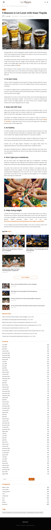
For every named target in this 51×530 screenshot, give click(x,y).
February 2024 (5, 387)
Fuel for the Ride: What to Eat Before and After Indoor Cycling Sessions (28, 305)
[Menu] (4, 2)
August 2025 (5, 359)
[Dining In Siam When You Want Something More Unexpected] (13, 261)
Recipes (4, 502)
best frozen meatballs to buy (8, 512)
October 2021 (5, 427)
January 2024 (5, 389)
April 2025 (4, 368)
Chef (3, 493)
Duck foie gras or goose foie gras (20, 512)
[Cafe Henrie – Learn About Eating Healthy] (25, 2)
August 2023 (5, 397)
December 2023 (6, 391)
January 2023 (5, 404)
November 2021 (5, 425)
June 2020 (4, 459)
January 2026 (5, 351)
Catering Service (6, 491)
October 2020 (5, 452)
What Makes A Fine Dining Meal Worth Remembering (37, 249)
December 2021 (5, 423)
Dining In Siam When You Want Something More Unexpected (11, 269)
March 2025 (5, 370)
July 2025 (4, 361)
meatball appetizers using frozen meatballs (35, 512)
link (19, 65)
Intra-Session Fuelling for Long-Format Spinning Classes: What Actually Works (20, 330)
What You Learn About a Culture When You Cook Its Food (15, 333)
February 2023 (5, 402)
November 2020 (6, 450)
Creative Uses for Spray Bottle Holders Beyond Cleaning (15, 336)
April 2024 (4, 382)
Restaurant (4, 504)
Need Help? (25, 522)
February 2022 (5, 418)
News (3, 500)
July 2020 (4, 457)
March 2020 (5, 463)
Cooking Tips (5, 496)
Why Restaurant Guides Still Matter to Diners (12, 328)
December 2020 (6, 448)
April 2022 (4, 416)
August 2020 (5, 454)
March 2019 (4, 471)
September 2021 (6, 429)
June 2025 (4, 363)
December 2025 (6, 353)
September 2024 (6, 378)
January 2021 (5, 446)
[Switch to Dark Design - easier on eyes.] (45, 2)
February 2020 (5, 465)
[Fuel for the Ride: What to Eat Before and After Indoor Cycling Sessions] (6, 307)
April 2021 (4, 440)
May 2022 (4, 414)
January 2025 (5, 374)
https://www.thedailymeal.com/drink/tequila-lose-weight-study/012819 (24, 221)
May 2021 (4, 438)
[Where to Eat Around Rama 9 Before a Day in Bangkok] (13, 241)
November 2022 (6, 408)
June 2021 (4, 435)
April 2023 (4, 399)
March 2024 (5, 385)
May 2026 (4, 346)
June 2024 (4, 380)
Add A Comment (25, 277)
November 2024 (6, 376)
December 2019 (5, 469)
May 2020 (4, 461)
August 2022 (5, 412)
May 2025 (4, 366)
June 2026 (4, 344)
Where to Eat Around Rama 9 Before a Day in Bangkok (12, 249)
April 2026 (4, 349)
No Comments (23, 16)
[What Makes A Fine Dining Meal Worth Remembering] (37, 241)
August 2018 (5, 473)
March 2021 (4, 442)
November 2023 (6, 393)
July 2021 (4, 433)
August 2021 (5, 431)
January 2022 (5, 421)
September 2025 (6, 357)
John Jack (8, 16)
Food (4, 9)
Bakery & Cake (5, 487)
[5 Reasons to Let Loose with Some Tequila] (25, 34)
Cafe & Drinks (5, 489)
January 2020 (5, 467)
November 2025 (6, 355)
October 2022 (5, 410)
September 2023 (6, 395)
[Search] (47, 2)
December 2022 (6, 406)
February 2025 (5, 372)
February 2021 (5, 444)
